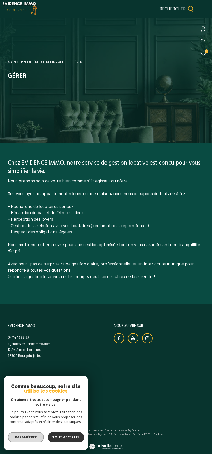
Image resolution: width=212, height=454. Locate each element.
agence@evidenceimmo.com (29, 344)
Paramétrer (26, 437)
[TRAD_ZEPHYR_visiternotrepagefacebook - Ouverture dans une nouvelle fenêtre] (119, 338)
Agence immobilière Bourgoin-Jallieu (38, 62)
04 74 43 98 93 (18, 337)
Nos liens (125, 434)
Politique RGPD (142, 434)
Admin (113, 434)
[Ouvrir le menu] (203, 9)
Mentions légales (96, 434)
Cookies (158, 434)
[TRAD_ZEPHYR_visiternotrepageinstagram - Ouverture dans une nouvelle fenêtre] (147, 338)
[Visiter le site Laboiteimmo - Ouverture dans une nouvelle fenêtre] (106, 443)
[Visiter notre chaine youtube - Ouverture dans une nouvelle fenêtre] (133, 338)
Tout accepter (66, 437)
